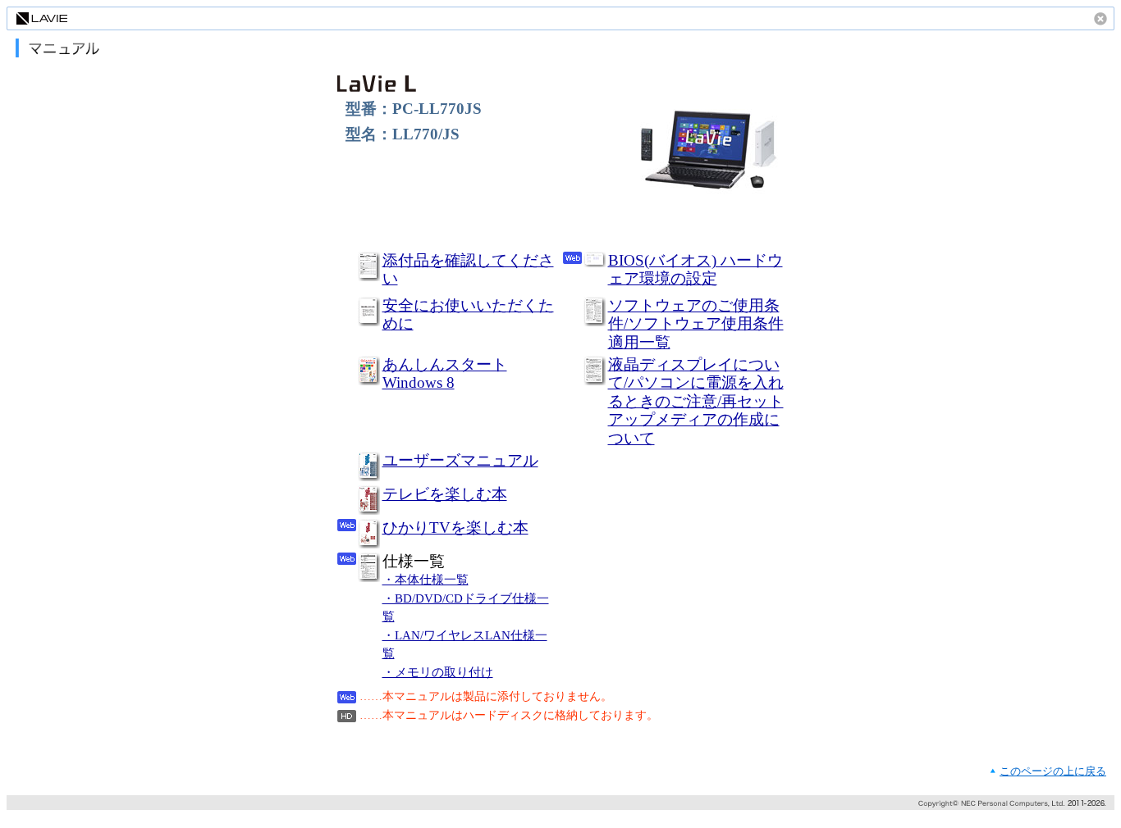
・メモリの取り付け (437, 672)
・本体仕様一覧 (425, 579)
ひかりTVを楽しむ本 (455, 527)
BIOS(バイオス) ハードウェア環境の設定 (695, 269)
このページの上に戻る (1053, 771)
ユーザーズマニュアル (460, 460)
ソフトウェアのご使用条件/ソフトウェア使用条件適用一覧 (696, 324)
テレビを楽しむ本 (444, 494)
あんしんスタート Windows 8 (444, 373)
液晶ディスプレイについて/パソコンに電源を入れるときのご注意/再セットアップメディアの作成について (696, 401)
